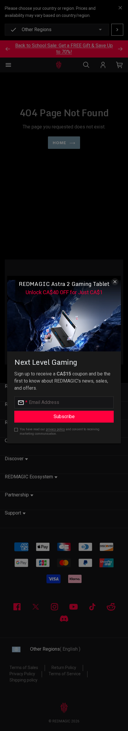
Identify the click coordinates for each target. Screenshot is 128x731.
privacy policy (55, 429)
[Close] (114, 281)
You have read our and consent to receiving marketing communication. (59, 431)
